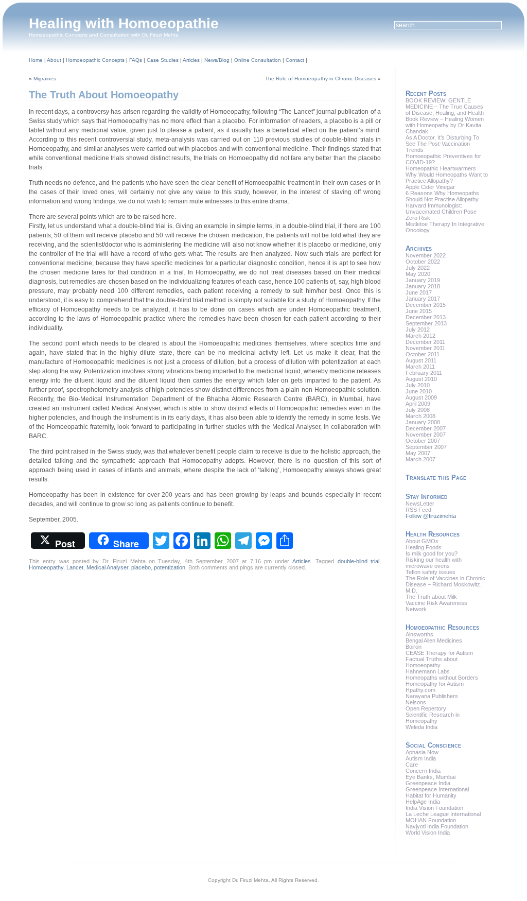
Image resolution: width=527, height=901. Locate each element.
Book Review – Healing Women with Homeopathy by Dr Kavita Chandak (445, 125)
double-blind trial (358, 561)
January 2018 (423, 286)
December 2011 (425, 342)
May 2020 (418, 274)
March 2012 (420, 336)
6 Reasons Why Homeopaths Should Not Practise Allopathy (442, 196)
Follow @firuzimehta (431, 516)
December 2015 (426, 305)
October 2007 (423, 441)
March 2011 (420, 366)
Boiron (413, 647)
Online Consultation (257, 60)
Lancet (74, 567)
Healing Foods (424, 547)
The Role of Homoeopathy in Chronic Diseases (320, 78)
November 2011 (425, 348)
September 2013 (426, 323)
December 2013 (426, 317)
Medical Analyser (107, 567)
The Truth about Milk (431, 597)
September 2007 (426, 447)
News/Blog (217, 60)
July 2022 (418, 268)
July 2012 (418, 329)
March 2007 (420, 459)
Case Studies (163, 60)
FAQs (135, 60)
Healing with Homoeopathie (124, 23)
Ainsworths (419, 634)
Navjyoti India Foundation (437, 826)
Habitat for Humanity (431, 795)
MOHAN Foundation (431, 820)
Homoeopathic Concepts (95, 60)
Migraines (44, 78)
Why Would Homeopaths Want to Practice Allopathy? (447, 177)
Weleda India (421, 727)
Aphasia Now (422, 752)
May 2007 (418, 453)
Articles (191, 60)
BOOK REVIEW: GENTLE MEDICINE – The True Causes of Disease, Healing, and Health (445, 106)
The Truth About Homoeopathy (104, 94)
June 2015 (419, 311)
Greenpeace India (428, 783)
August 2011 (421, 360)
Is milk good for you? (432, 553)
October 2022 (423, 261)
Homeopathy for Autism (435, 684)
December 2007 (426, 428)
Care (412, 764)
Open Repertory (426, 708)
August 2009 (421, 397)
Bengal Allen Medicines (434, 640)
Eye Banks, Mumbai (430, 777)
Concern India (423, 771)
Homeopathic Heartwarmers (441, 168)
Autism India (421, 758)
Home (36, 60)
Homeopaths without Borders (442, 677)
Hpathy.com (420, 690)
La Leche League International (443, 814)
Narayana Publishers (432, 696)
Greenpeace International (437, 789)
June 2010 (419, 391)
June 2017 (419, 292)
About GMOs (422, 541)
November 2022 (426, 255)
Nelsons (416, 702)
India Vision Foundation (434, 808)
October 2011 (423, 354)
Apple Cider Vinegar (430, 187)
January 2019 (423, 280)
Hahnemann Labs (428, 671)
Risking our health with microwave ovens (434, 563)
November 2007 (426, 434)
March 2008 (420, 416)
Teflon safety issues (430, 572)
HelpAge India (423, 802)
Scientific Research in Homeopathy (433, 718)
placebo (141, 567)
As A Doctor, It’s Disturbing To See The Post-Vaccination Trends (442, 143)
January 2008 (423, 422)
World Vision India (428, 832)
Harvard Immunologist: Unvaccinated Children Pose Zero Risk (441, 211)
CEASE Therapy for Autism (439, 653)
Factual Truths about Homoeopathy (432, 662)
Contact (295, 60)
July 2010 (418, 385)
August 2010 (421, 379)
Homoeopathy (46, 567)
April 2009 (418, 404)
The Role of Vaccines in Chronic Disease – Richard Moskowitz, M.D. (445, 584)
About (54, 60)
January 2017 (423, 299)
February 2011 (424, 373)
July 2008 (418, 410)
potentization (169, 567)
